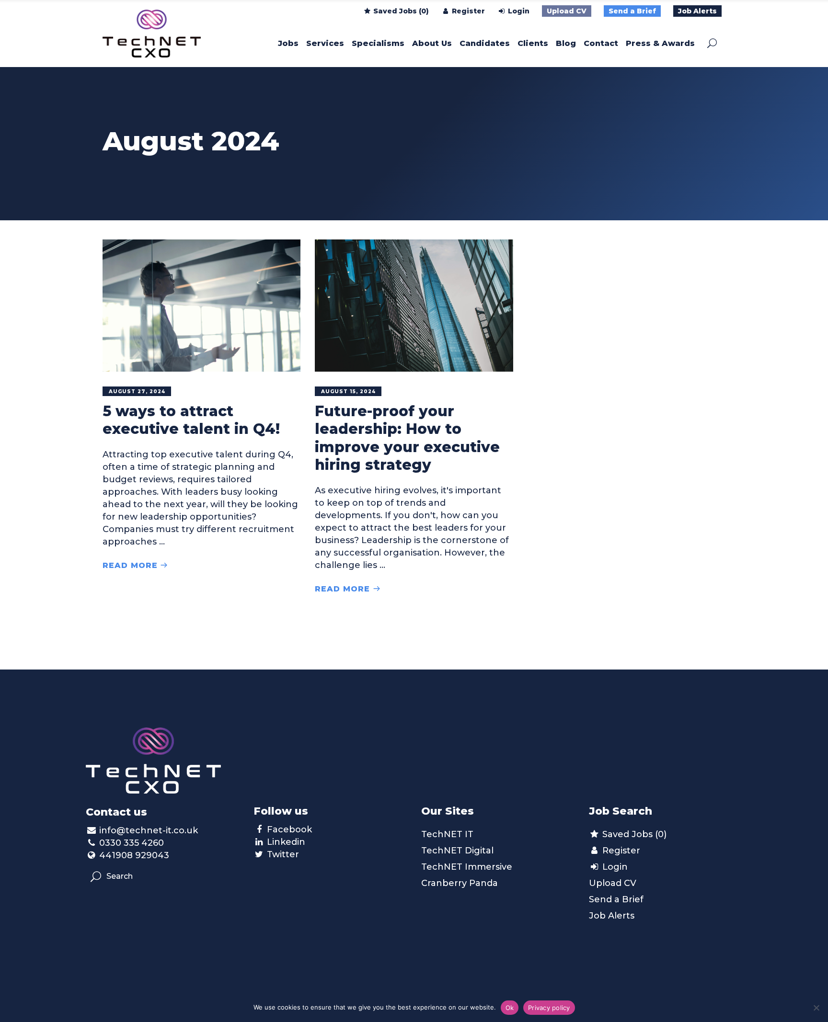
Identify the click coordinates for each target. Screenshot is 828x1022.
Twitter (283, 854)
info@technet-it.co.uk (148, 830)
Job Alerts (697, 11)
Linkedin (286, 842)
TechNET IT (447, 834)
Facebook (289, 829)
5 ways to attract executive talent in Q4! (191, 420)
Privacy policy (549, 1007)
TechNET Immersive (466, 867)
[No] (816, 1007)
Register (467, 11)
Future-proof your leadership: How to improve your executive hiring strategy (407, 438)
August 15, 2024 (348, 391)
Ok (510, 1007)
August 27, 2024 (137, 391)
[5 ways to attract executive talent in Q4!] (201, 305)
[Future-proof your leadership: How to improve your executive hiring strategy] (414, 305)
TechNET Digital (457, 850)
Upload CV (566, 11)
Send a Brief (632, 11)
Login (517, 11)
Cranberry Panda (459, 883)
